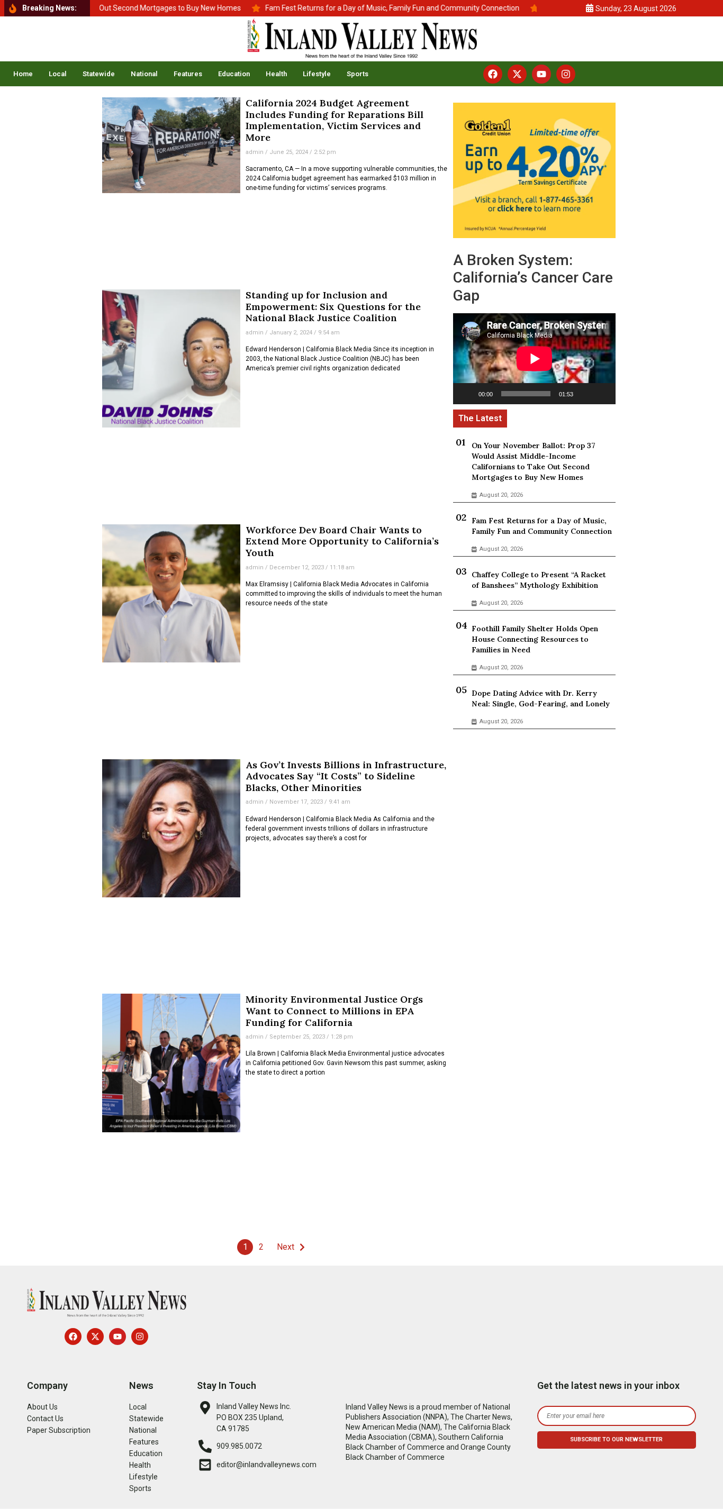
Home (23, 74)
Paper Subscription (59, 1430)
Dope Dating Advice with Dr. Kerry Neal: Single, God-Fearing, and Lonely (541, 698)
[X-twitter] (517, 74)
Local (58, 74)
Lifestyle (317, 74)
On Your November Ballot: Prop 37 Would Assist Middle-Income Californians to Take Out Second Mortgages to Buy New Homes (533, 461)
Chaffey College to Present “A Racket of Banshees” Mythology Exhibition (539, 580)
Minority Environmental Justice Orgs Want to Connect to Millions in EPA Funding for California (334, 1010)
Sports (357, 74)
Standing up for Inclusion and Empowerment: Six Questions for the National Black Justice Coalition (333, 306)
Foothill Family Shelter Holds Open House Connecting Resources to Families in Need (535, 639)
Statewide (99, 74)
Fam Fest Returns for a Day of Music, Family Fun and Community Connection (542, 526)
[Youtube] (541, 74)
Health (276, 74)
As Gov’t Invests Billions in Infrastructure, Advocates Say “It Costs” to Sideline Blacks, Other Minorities (346, 776)
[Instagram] (565, 74)
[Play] (467, 393)
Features (188, 74)
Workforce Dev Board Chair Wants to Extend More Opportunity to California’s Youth (342, 541)
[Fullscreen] (602, 393)
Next (285, 1247)
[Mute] (585, 393)
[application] (534, 358)
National (144, 74)
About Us (42, 1407)
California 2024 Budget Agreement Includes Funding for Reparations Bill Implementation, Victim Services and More (334, 120)
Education (234, 74)
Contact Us (45, 1418)
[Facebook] (492, 74)
